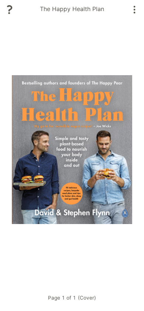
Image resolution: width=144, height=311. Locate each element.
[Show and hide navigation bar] (134, 9)
